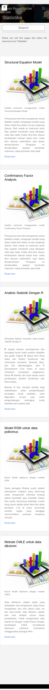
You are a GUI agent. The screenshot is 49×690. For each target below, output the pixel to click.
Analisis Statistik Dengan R (23, 293)
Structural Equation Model (23, 62)
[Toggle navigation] (43, 8)
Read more (9, 156)
